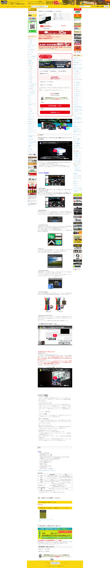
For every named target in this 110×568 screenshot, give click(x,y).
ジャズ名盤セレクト (32, 49)
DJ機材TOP (8, 6)
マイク (75, 124)
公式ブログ (18, 6)
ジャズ (30, 47)
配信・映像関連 (76, 145)
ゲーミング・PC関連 (77, 188)
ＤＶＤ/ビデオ (31, 139)
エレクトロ (30, 95)
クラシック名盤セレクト (33, 56)
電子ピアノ (76, 183)
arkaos (61, 15)
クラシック (30, 54)
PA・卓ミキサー (76, 141)
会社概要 (28, 6)
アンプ (75, 136)
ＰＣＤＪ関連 (76, 71)
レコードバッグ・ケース (78, 113)
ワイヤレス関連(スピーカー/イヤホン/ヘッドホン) (78, 119)
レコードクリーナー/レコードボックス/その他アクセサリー (32, 142)
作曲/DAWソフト (77, 153)
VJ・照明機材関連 (77, 143)
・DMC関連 (31, 86)
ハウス (30, 97)
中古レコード (31, 128)
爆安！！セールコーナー (78, 60)
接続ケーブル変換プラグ (78, 122)
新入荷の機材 (76, 62)
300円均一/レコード (32, 119)
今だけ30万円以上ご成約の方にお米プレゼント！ (55, 68)
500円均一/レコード (32, 121)
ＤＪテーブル (76, 104)
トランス (30, 101)
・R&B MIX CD (32, 92)
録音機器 (75, 173)
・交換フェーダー (78, 95)
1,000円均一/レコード (32, 123)
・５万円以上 (77, 93)
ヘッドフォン (76, 102)
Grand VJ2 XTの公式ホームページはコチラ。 (47, 470)
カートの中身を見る (35, 6)
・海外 (31, 40)
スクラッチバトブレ (32, 45)
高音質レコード (31, 63)
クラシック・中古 (32, 58)
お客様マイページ (44, 6)
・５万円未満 (77, 82)
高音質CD (30, 60)
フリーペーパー (31, 151)
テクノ (30, 99)
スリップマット (76, 100)
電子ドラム (76, 181)
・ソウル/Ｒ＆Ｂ (32, 90)
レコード (93, 6)
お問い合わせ (24, 6)
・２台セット (77, 77)
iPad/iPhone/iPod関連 (77, 106)
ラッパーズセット (78, 158)
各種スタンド (76, 126)
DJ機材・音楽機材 (100, 6)
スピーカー (76, 115)
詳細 (49, 48)
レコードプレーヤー (77, 134)
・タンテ (76, 75)
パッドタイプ (77, 168)
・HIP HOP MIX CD (33, 84)
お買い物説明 (13, 6)
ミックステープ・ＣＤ (32, 130)
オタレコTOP (2, 6)
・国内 (31, 69)
